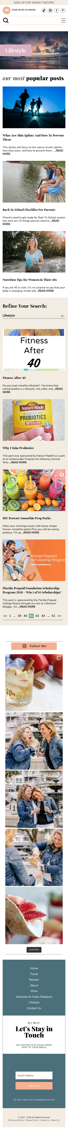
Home (34, 968)
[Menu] (63, 20)
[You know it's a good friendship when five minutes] (34, 799)
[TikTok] (44, 10)
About (34, 985)
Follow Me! (38, 646)
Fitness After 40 (14, 378)
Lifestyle (34, 1002)
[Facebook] (56, 10)
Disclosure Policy (16, 1120)
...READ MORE (45, 291)
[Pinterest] (63, 10)
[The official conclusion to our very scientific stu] (34, 741)
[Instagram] (50, 10)
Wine (34, 991)
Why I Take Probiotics (18, 448)
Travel (34, 974)
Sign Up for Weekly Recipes (34, 2)
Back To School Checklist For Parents (29, 210)
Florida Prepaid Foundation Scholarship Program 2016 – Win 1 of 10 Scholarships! (32, 590)
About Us (55, 1120)
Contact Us (34, 1008)
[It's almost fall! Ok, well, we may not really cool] (34, 683)
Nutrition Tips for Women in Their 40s (30, 280)
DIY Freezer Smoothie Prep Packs (27, 518)
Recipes (34, 980)
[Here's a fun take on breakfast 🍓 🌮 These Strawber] (34, 915)
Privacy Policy (32, 1120)
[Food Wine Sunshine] (7, 10)
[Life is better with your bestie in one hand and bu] (34, 857)
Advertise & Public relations (34, 997)
